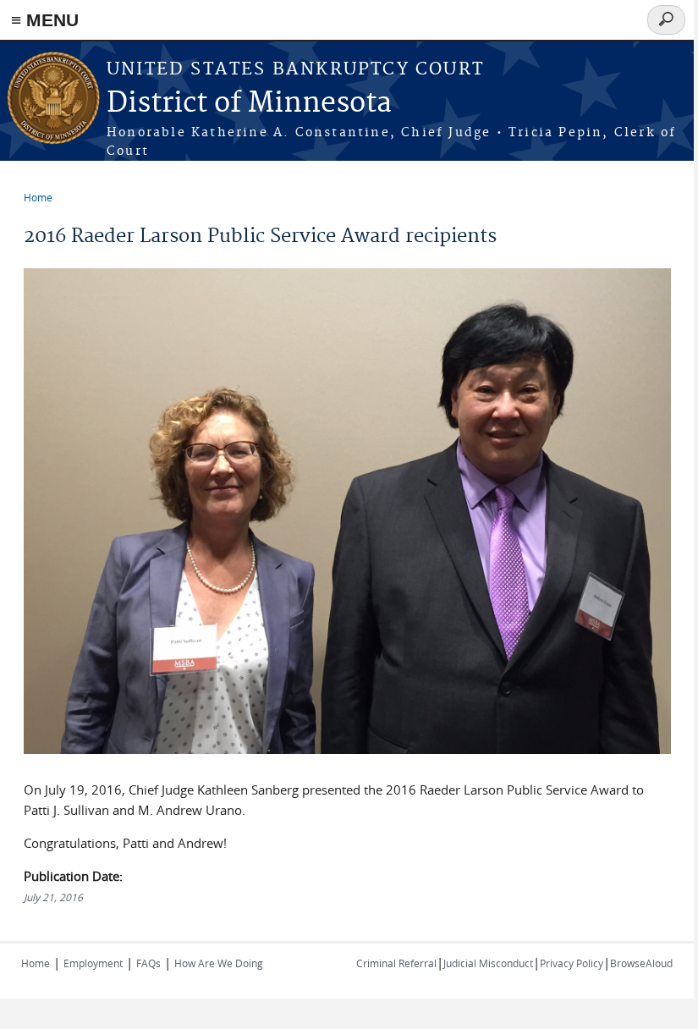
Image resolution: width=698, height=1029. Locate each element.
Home (38, 197)
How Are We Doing (218, 963)
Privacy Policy (571, 963)
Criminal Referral (396, 963)
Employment (93, 963)
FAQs (148, 963)
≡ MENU (45, 20)
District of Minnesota (249, 103)
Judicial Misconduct (488, 963)
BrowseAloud (641, 963)
